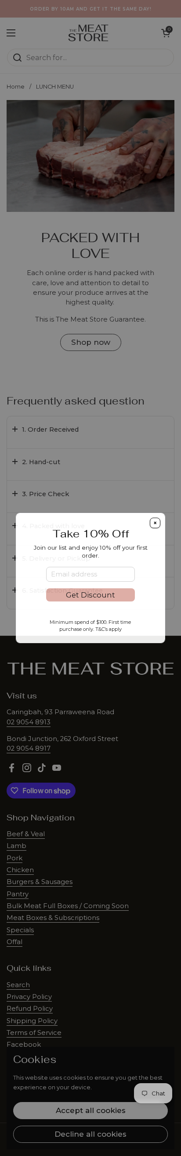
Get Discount (90, 595)
